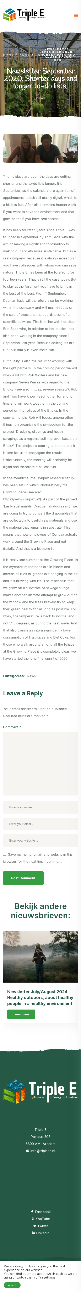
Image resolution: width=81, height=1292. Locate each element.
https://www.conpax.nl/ (21, 499)
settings (49, 1277)
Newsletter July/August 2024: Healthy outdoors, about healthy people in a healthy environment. (40, 997)
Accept (12, 1285)
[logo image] (24, 15)
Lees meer (21, 1014)
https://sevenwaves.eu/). (50, 389)
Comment (12, 727)
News (40, 98)
